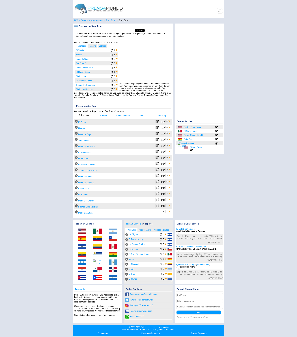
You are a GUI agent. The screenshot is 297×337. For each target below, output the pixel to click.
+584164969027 (137, 316)
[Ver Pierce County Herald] (216, 135)
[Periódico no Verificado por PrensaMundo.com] (76, 122)
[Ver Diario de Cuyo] (112, 59)
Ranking (162, 115)
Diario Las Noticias (84, 89)
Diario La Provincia (84, 68)
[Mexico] (180, 131)
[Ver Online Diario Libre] (157, 158)
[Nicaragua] (114, 278)
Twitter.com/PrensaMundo (141, 300)
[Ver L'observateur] (216, 144)
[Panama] (98, 270)
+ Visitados (81, 46)
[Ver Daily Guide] (216, 139)
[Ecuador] (83, 254)
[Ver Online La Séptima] (157, 194)
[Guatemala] (114, 262)
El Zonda (80, 50)
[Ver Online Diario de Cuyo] (157, 134)
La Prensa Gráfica (137, 244)
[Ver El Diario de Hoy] (161, 240)
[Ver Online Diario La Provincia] (157, 146)
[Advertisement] (146, 60)
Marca (131, 259)
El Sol (179, 229)
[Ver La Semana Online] (112, 81)
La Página (133, 234)
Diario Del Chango (86, 201)
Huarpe (79, 55)
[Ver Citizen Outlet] (191, 150)
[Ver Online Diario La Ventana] (157, 182)
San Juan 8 (81, 63)
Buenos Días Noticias (88, 207)
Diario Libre (81, 76)
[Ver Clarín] (161, 269)
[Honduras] (83, 262)
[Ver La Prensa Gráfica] (161, 245)
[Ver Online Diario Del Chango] (157, 200)
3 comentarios (203, 264)
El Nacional (134, 264)
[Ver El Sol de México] (216, 131)
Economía (150, 333)
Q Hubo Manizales (184, 247)
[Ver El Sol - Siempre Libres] (161, 255)
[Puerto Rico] (98, 278)
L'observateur (190, 143)
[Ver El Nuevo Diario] (112, 72)
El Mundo (133, 279)
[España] (83, 239)
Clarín (131, 269)
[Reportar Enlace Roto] (163, 122)
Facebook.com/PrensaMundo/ (143, 294)
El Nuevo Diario (83, 72)
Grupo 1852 (83, 189)
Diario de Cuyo (82, 59)
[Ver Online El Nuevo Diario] (157, 152)
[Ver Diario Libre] (112, 77)
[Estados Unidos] (180, 127)
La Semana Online (84, 81)
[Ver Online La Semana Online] (157, 164)
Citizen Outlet (196, 147)
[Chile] (114, 239)
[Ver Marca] (161, 260)
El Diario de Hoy (136, 239)
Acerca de (80, 289)
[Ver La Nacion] (161, 250)
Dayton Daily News (192, 127)
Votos (142, 115)
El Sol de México (191, 131)
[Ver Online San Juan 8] (157, 140)
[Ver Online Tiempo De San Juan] (157, 170)
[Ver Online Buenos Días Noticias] (157, 206)
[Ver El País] (161, 274)
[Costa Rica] (98, 261)
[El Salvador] (83, 247)
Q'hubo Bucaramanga (186, 264)
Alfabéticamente (123, 115)
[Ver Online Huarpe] (157, 128)
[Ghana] (180, 139)
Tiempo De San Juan (85, 85)
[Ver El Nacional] (161, 265)
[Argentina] (114, 231)
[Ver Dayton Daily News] (216, 127)
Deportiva (199, 333)
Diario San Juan (85, 213)
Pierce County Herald (193, 135)
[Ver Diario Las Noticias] (112, 90)
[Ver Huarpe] (112, 55)
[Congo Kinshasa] (180, 144)
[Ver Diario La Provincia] (112, 68)
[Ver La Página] (161, 235)
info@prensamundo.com (141, 311)
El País (132, 274)
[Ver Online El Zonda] (157, 122)
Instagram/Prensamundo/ (141, 305)
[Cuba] (83, 278)
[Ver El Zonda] (112, 51)
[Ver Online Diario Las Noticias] (157, 176)
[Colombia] (98, 247)
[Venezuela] (98, 239)
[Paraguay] (83, 270)
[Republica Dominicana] (114, 270)
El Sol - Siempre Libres (139, 254)
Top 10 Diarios (133, 224)
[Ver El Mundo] (161, 279)
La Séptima (83, 195)
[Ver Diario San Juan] (163, 212)
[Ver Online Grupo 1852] (157, 188)
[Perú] (114, 247)
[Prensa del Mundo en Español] (99, 14)
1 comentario (189, 229)
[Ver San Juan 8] (112, 64)
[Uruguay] (98, 254)
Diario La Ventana (86, 182)
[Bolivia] (114, 254)
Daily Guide (189, 139)
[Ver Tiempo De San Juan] (112, 85)
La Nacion (133, 249)
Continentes (103, 333)
